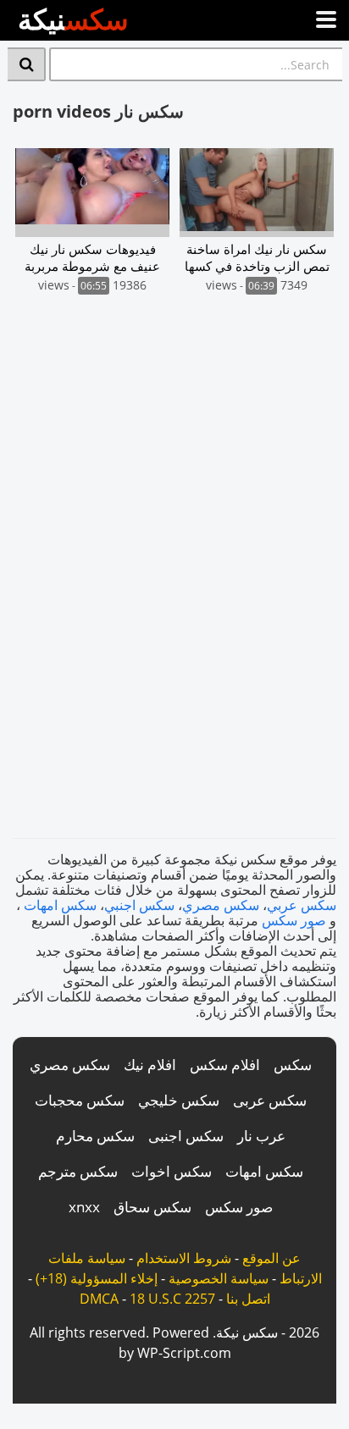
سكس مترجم (78, 1171)
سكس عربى (270, 1100)
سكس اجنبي (139, 905)
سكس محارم (95, 1135)
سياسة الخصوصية (219, 1278)
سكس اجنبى (186, 1135)
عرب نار (261, 1135)
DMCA (99, 1298)
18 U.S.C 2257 (172, 1298)
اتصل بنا (248, 1298)
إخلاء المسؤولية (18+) (97, 1278)
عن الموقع (271, 1258)
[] (27, 64)
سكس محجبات (80, 1100)
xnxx (84, 1207)
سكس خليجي (178, 1100)
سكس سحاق (152, 1207)
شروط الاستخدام (183, 1258)
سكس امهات (60, 905)
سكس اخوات (171, 1171)
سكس (293, 1064)
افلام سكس (225, 1064)
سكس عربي (301, 905)
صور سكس (294, 920)
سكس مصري (220, 905)
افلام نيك (150, 1064)
